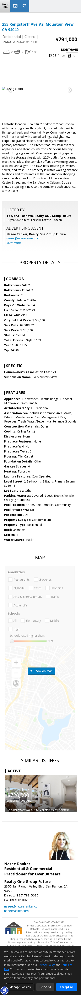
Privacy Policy (46, 965)
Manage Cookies (20, 987)
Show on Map (43, 671)
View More (13, 243)
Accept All (67, 987)
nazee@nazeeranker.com (23, 238)
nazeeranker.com (16, 911)
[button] (4, 990)
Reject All (45, 987)
